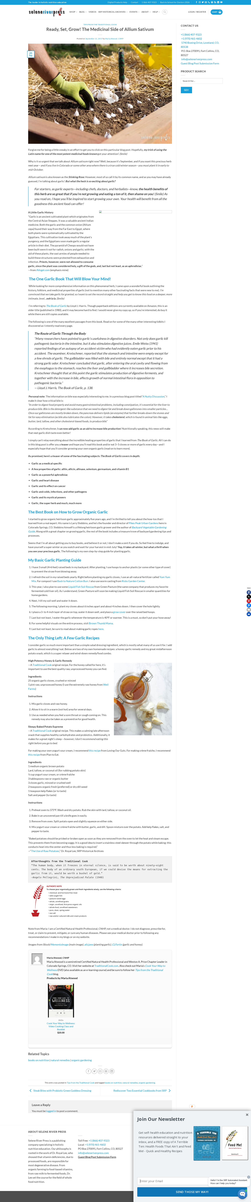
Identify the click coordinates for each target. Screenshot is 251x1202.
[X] (249, 597)
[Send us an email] (206, 2)
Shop (72, 12)
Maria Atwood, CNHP (114, 39)
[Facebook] (249, 592)
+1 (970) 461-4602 (191, 38)
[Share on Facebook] (88, 1071)
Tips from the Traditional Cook (100, 24)
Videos (92, 12)
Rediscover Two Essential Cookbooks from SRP (140, 1090)
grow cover (119, 612)
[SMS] (249, 605)
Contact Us (87, 1131)
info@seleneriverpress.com (196, 59)
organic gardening (81, 1060)
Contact (134, 2)
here (100, 628)
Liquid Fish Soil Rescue (81, 586)
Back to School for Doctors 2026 (175, 2)
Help (155, 12)
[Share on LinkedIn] (112, 1071)
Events (134, 12)
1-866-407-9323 (149, 2)
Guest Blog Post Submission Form (200, 63)
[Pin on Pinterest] (106, 1071)
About (145, 12)
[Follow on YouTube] (221, 2)
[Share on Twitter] (94, 1071)
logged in (51, 1111)
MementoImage (59, 944)
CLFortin (117, 944)
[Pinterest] (249, 601)
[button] (164, 12)
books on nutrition (38, 1060)
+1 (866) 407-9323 (191, 34)
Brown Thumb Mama (101, 623)
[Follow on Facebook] (196, 2)
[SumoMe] (249, 614)
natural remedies (60, 1060)
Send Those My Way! (192, 1192)
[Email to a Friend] (100, 1071)
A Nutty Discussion (154, 396)
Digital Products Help (117, 2)
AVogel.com (43, 270)
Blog (82, 12)
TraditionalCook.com (106, 965)
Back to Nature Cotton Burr (72, 581)
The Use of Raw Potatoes (45, 851)
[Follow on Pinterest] (212, 2)
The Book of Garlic (56, 305)
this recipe (95, 750)
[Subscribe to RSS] (215, 2)
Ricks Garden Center (133, 581)
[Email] (249, 610)
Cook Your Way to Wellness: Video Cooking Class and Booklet (61, 1026)
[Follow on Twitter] (203, 2)
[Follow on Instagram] (200, 2)
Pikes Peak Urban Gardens (143, 523)
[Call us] (209, 2)
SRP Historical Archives (112, 12)
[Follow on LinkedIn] (218, 2)
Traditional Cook (42, 664)
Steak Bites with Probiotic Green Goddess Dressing (62, 1090)
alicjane (88, 944)
